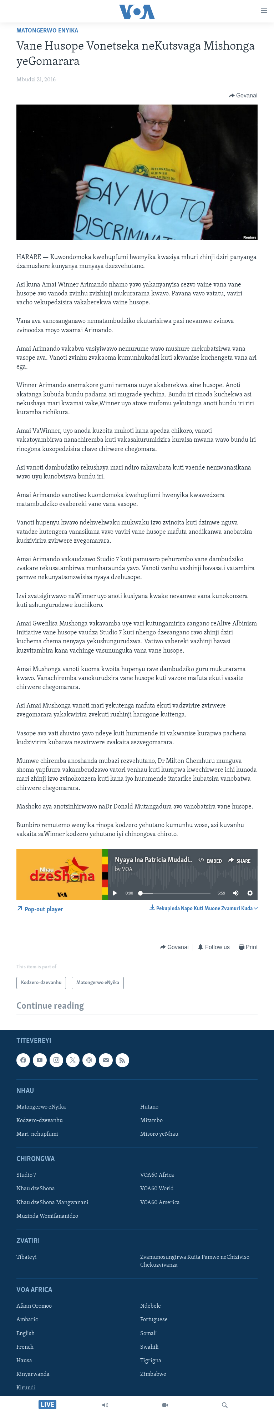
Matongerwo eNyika (47, 31)
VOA (127, 869)
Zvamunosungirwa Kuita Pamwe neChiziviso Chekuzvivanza (194, 1261)
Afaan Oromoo (34, 1306)
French (25, 1347)
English (25, 1333)
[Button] (243, 95)
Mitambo (151, 1121)
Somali (148, 1333)
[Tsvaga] (224, 1405)
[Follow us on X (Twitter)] (73, 1060)
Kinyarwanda (33, 1374)
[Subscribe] (105, 1060)
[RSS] (122, 1060)
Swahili (149, 1347)
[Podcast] (89, 1060)
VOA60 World (157, 1189)
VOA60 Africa (157, 1175)
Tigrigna (150, 1361)
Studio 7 (26, 1175)
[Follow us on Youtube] (39, 1060)
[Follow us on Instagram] (56, 1060)
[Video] (165, 1405)
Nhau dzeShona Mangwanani (52, 1202)
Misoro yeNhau (159, 1134)
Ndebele (150, 1306)
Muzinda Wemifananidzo (47, 1216)
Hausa (24, 1361)
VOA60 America (160, 1202)
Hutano (149, 1107)
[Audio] (105, 1405)
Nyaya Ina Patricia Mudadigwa (158, 860)
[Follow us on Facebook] (23, 1060)
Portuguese (154, 1320)
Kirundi (26, 1388)
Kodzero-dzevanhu (39, 1121)
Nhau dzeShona (35, 1189)
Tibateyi (26, 1257)
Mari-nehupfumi (37, 1134)
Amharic (27, 1320)
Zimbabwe (153, 1374)
